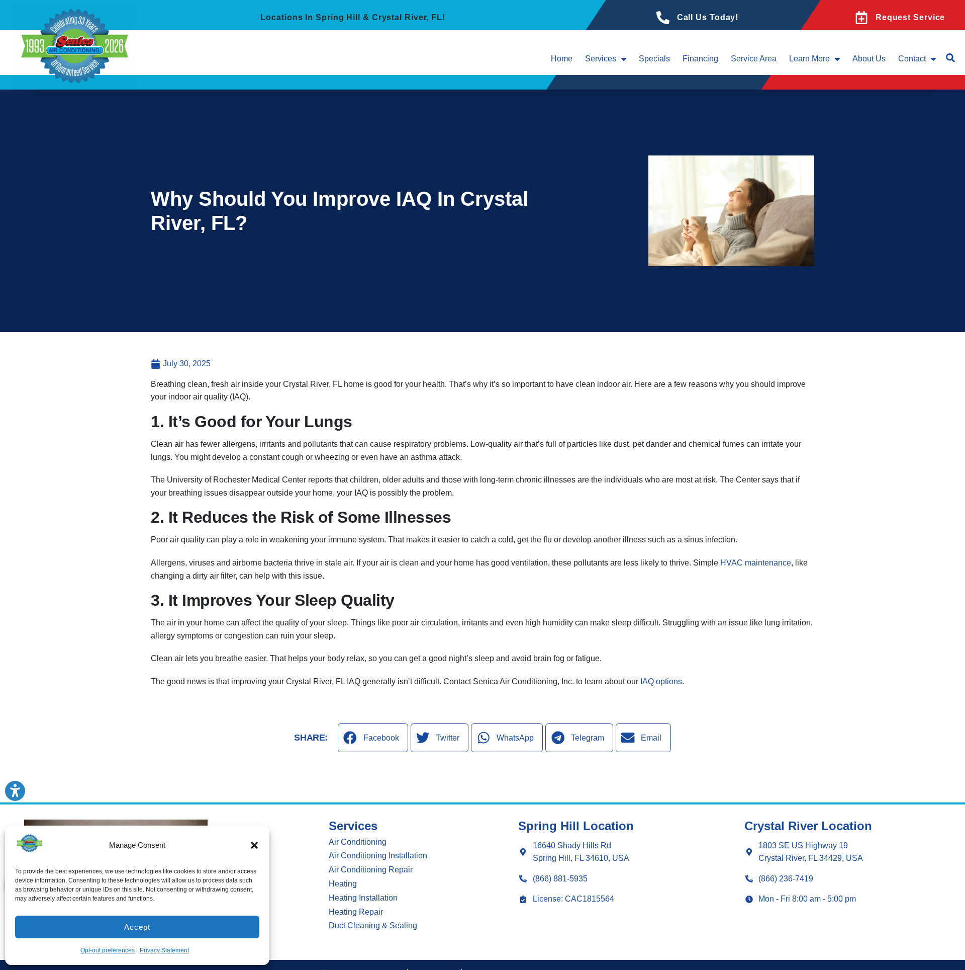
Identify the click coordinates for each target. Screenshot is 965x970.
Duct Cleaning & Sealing (373, 925)
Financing (700, 58)
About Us (869, 58)
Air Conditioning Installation (378, 855)
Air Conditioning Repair (371, 869)
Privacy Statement (164, 950)
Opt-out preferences (107, 950)
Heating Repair (356, 912)
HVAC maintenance (755, 562)
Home (561, 58)
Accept (137, 927)
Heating (343, 883)
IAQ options (661, 681)
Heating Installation (363, 898)
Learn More (809, 58)
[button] (254, 845)
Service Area (754, 58)
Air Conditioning (358, 842)
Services (600, 58)
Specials (654, 58)
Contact (912, 58)
